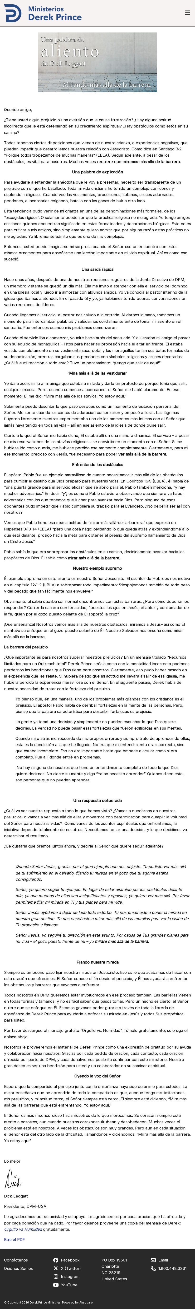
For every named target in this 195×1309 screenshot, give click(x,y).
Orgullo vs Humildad (23, 1229)
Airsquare (86, 1302)
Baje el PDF (14, 1239)
